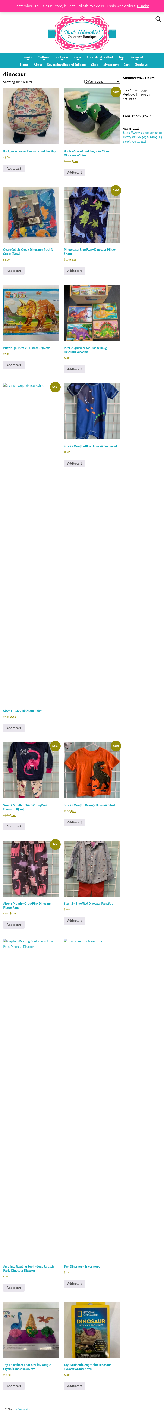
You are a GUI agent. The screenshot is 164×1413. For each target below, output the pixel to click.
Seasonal (137, 57)
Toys (122, 57)
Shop (94, 64)
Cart (126, 64)
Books (27, 57)
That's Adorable (21, 1409)
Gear (77, 57)
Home (24, 64)
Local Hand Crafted (100, 57)
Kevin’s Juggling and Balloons (66, 64)
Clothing (43, 57)
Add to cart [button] (14, 168)
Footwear (61, 57)
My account (111, 64)
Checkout (141, 64)
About (38, 64)
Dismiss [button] (143, 6)
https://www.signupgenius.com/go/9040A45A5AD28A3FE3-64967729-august (143, 137)
